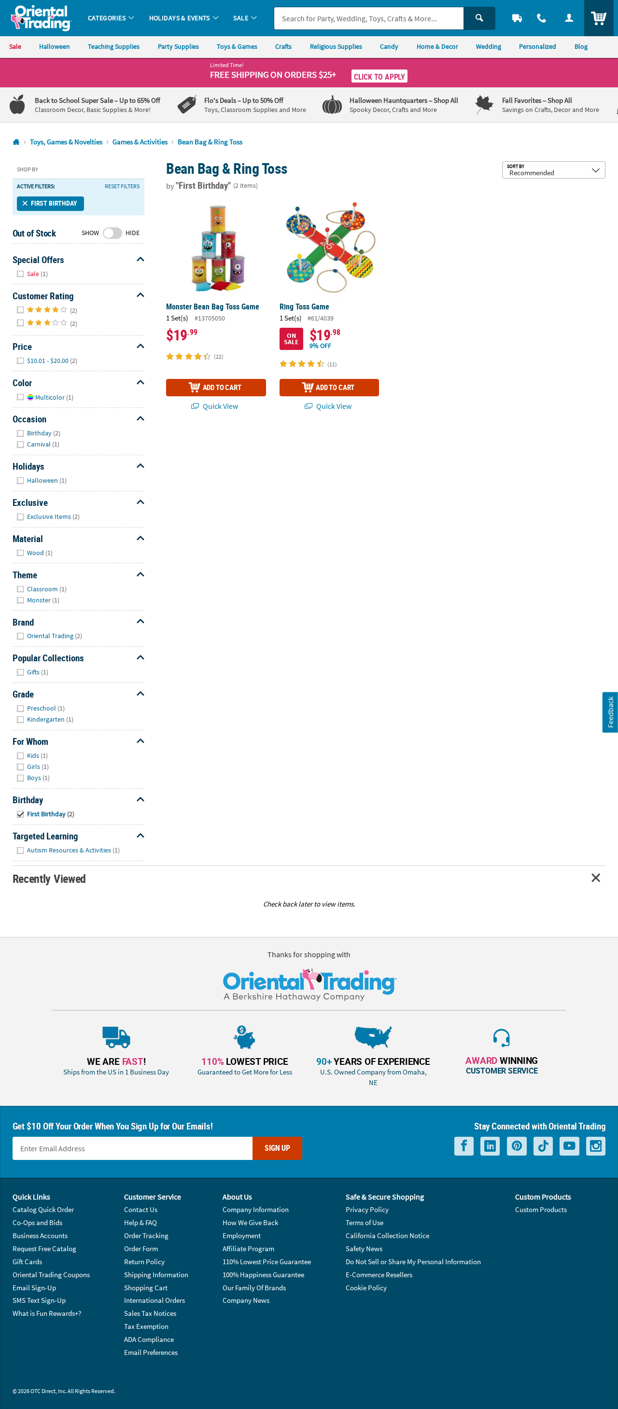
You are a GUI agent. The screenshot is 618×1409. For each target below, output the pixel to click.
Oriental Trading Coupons (51, 1274)
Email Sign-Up (34, 1287)
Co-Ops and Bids (37, 1222)
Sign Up (277, 1148)
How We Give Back (250, 1222)
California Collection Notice (387, 1235)
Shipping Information (156, 1274)
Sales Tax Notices (150, 1313)
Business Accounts (40, 1235)
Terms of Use (364, 1222)
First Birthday (54, 203)
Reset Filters (122, 186)
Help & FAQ (140, 1222)
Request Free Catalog (44, 1248)
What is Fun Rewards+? (47, 1313)
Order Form (141, 1248)
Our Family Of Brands (254, 1287)
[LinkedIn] (490, 1146)
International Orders (154, 1300)
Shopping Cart (146, 1287)
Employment (242, 1235)
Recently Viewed (49, 878)
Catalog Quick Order (43, 1209)
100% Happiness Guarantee (263, 1274)
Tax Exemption (146, 1326)
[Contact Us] (542, 18)
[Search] (479, 18)
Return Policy (144, 1261)
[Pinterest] (517, 1146)
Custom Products (541, 1209)
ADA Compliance (149, 1339)
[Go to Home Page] (16, 142)
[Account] (569, 18)
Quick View (219, 406)
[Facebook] (464, 1146)
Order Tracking (146, 1235)
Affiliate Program (248, 1248)
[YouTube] (569, 1146)
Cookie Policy (366, 1287)
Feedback (610, 712)
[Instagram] (595, 1146)
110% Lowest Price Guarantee (267, 1261)
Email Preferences (151, 1352)
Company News (246, 1300)
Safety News (364, 1248)
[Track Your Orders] (517, 18)
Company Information (256, 1209)
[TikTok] (543, 1146)
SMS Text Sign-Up (39, 1300)
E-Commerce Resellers (379, 1274)
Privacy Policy (367, 1209)
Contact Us (140, 1209)
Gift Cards (27, 1261)
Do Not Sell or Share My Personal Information (413, 1261)
